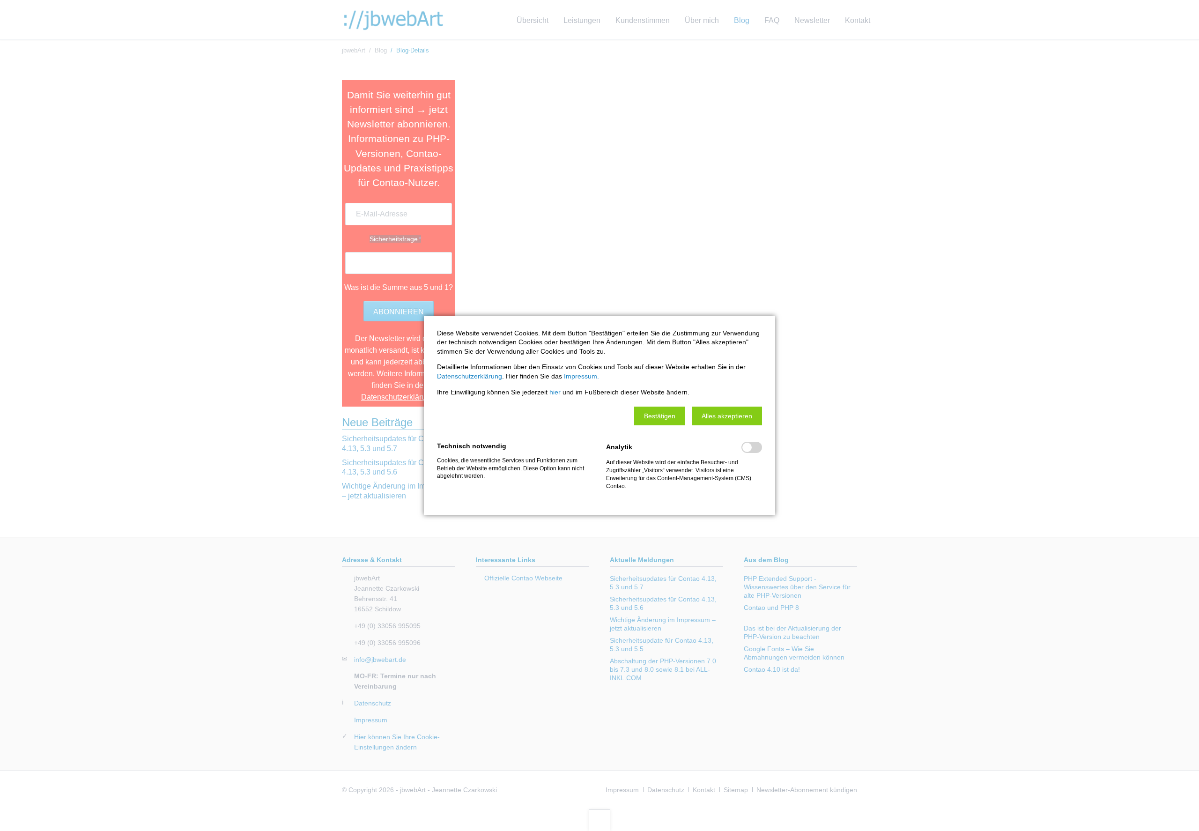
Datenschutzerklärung (469, 376)
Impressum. (581, 376)
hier (555, 392)
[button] (659, 416)
